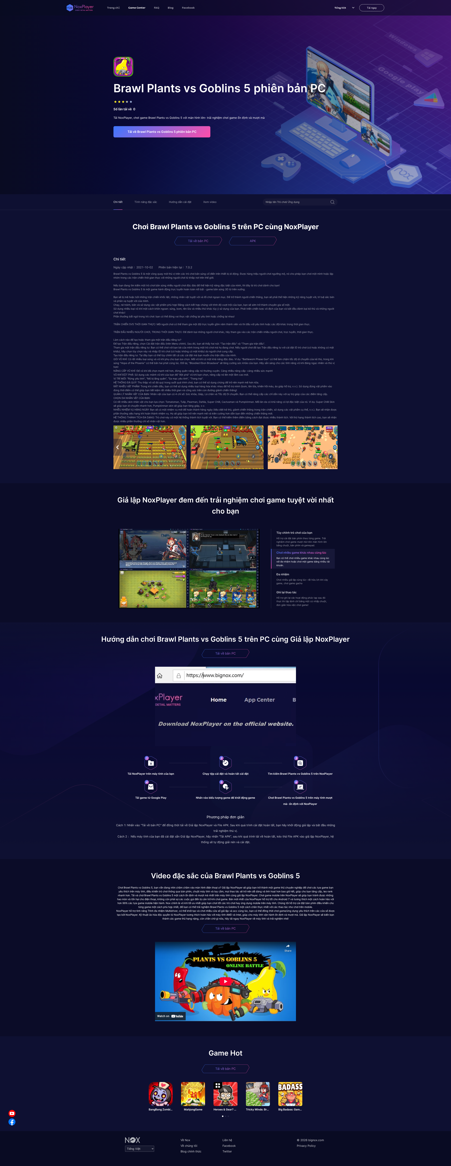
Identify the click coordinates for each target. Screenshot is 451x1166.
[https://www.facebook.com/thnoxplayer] (12, 1121)
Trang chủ (113, 7)
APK (253, 241)
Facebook (188, 7)
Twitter (227, 1151)
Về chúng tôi (189, 1145)
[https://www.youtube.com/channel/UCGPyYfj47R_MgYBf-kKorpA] (12, 1113)
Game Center (137, 7)
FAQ (156, 7)
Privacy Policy (306, 1145)
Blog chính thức (191, 1151)
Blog (171, 7)
